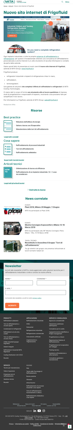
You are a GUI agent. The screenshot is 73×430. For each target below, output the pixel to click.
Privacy (11, 424)
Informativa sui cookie (22, 424)
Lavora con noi (51, 405)
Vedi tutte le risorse (37, 190)
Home (5, 6)
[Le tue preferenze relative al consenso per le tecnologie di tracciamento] (69, 426)
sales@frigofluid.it (51, 100)
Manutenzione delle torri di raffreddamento (32, 129)
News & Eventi (30, 404)
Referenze (16, 404)
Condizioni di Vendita (46, 424)
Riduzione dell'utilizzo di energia (28, 122)
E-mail (8, 288)
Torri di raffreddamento (25, 149)
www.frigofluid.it (27, 69)
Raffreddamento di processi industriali (30, 145)
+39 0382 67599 (21, 2)
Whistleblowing (59, 424)
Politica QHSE (34, 424)
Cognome (41, 279)
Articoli (11, 6)
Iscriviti (12, 305)
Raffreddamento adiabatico (26, 152)
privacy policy (37, 298)
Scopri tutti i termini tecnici (14, 160)
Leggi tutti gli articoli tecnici (14, 183)
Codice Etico (37, 425)
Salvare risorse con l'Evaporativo (28, 125)
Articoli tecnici (21, 405)
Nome (8, 279)
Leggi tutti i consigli (11, 137)
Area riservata (36, 405)
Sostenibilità (56, 404)
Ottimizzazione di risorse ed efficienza (30, 168)
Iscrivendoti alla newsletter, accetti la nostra (23, 298)
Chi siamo (44, 404)
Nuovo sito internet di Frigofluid (24, 6)
